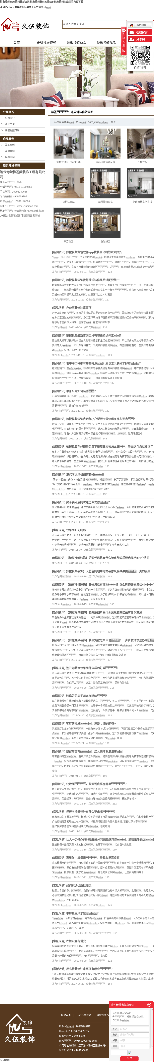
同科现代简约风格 (105, 162)
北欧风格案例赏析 (142, 202)
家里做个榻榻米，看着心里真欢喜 (93, 857)
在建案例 (10, 151)
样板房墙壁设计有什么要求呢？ (91, 811)
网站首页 (66, 1015)
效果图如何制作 (76, 530)
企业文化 (10, 124)
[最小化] (149, 1005)
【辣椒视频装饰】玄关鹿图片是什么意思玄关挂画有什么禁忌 (104, 612)
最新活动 (58, 968)
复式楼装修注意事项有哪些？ (90, 968)
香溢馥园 (105, 241)
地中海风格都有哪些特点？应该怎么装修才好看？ (104, 363)
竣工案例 (10, 145)
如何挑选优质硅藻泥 (78, 885)
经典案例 (10, 157)
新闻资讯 (58, 252)
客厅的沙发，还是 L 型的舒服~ (91, 723)
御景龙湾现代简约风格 (69, 162)
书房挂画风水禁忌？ (83, 913)
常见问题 (58, 307)
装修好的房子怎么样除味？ (87, 695)
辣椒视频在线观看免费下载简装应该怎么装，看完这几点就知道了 (109, 446)
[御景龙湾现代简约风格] (68, 143)
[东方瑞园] (68, 222)
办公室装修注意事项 (78, 307)
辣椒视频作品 (106, 43)
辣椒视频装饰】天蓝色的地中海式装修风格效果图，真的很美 (108, 571)
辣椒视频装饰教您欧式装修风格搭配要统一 (93, 279)
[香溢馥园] (105, 222)
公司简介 (10, 118)
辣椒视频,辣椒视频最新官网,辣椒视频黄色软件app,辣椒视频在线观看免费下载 (41, 1)
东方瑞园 (68, 241)
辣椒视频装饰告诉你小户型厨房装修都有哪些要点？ (101, 418)
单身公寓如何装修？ (81, 391)
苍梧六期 (142, 162)
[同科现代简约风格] (105, 143)
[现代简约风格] (105, 183)
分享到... (141, 39)
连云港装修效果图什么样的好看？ (93, 668)
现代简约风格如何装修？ (85, 474)
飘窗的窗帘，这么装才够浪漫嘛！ (95, 751)
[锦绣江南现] (68, 183)
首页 (16, 43)
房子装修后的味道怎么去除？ (88, 502)
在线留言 (142, 32)
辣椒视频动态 (76, 43)
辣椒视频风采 (12, 130)
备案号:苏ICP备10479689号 (74, 1050)
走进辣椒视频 (46, 43)
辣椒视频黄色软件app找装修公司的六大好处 (94, 252)
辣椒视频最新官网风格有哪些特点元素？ (94, 335)
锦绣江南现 (69, 202)
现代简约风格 (105, 202)
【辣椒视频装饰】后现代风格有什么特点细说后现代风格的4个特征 (107, 557)
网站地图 (5, 1060)
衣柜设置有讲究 (76, 941)
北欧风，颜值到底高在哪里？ (97, 784)
